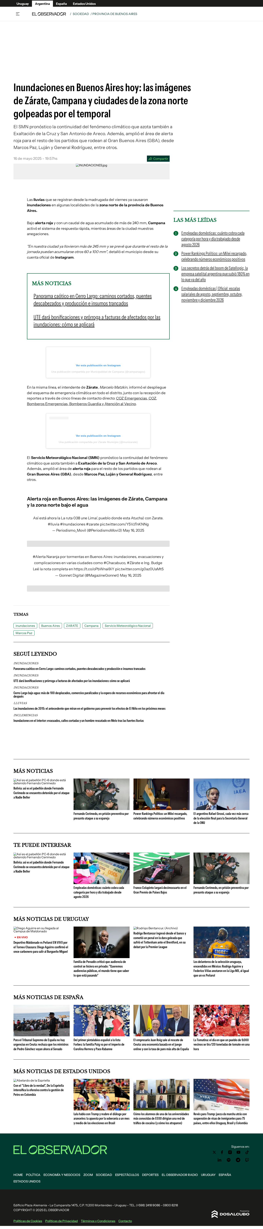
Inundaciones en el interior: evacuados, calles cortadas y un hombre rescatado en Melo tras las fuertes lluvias (78, 720)
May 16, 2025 (133, 530)
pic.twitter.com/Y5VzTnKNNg (124, 524)
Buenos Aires (50, 626)
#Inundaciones (72, 524)
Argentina (42, 4)
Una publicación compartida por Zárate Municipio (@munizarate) (98, 442)
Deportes (150, 1175)
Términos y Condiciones (98, 1221)
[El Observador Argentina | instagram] (230, 1152)
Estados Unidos (84, 4)
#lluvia (53, 524)
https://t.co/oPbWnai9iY (94, 569)
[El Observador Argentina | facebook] (222, 1152)
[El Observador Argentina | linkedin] (219, 1160)
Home (18, 1175)
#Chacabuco (114, 563)
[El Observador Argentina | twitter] (214, 1152)
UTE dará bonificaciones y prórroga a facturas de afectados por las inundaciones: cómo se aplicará (71, 681)
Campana (91, 626)
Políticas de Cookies (27, 1221)
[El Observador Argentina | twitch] (247, 1160)
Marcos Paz (24, 633)
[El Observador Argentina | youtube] (238, 1152)
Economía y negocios (62, 1175)
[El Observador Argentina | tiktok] (247, 1152)
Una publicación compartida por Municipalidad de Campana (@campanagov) (98, 371)
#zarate (92, 524)
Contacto (125, 1221)
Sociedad (81, 13)
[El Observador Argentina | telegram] (238, 1160)
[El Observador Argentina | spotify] (228, 1160)
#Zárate (133, 563)
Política (33, 1175)
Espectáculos (127, 1175)
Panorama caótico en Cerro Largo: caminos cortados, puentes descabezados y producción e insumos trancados (79, 668)
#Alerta (39, 557)
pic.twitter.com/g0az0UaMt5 (139, 569)
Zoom (88, 1175)
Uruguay (23, 4)
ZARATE (72, 626)
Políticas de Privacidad (61, 1221)
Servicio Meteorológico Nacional (128, 626)
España (61, 4)
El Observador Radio (180, 1175)
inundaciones (25, 626)
